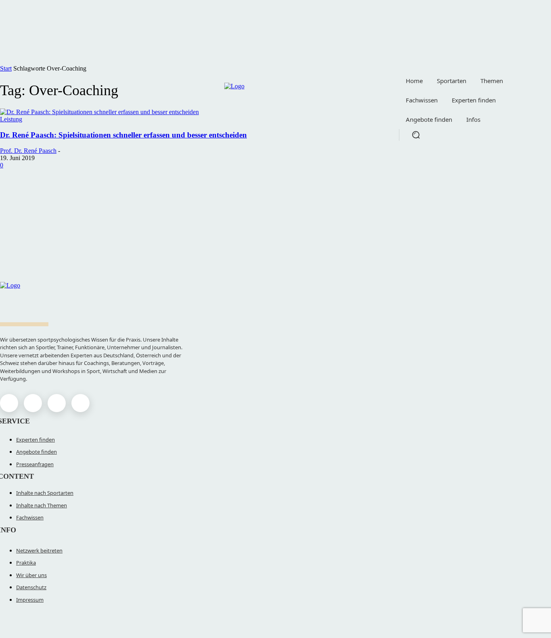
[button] (415, 134)
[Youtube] (80, 403)
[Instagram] (33, 403)
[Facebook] (9, 403)
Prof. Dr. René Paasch (28, 150)
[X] (57, 403)
